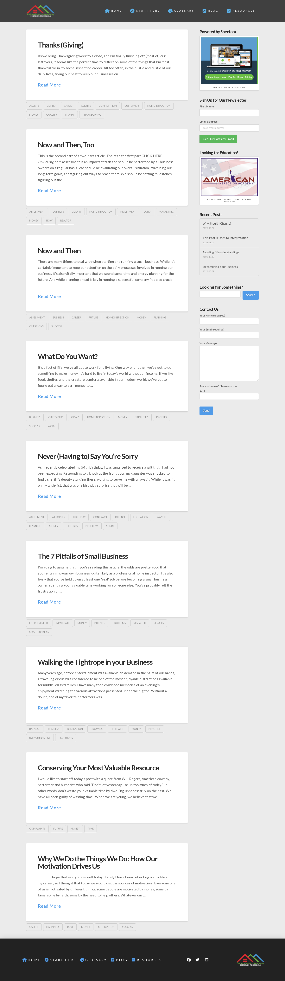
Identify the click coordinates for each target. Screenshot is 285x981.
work (51, 426)
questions (36, 326)
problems (92, 526)
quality (51, 114)
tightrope (65, 737)
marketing (166, 211)
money (33, 114)
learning (35, 526)
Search (250, 295)
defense (120, 517)
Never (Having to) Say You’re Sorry (88, 456)
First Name (207, 106)
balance (34, 728)
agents (34, 105)
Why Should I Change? (217, 223)
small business (39, 631)
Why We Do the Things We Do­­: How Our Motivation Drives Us (97, 862)
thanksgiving (91, 114)
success (56, 326)
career (68, 105)
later (147, 211)
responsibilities (40, 737)
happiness (53, 926)
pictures (72, 526)
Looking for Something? (221, 287)
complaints (37, 828)
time (90, 828)
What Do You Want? (67, 356)
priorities (142, 417)
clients (86, 105)
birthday (79, 517)
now (49, 220)
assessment (37, 211)
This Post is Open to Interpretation (225, 238)
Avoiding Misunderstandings (221, 252)
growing (97, 728)
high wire (117, 728)
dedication (75, 728)
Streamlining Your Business (220, 266)
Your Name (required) (212, 315)
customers (132, 105)
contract (100, 517)
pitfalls (99, 623)
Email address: (209, 121)
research (140, 623)
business (58, 211)
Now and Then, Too (66, 144)
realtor (65, 220)
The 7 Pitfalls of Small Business (83, 556)
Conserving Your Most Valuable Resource (98, 767)
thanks (70, 114)
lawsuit (161, 517)
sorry (110, 526)
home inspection (158, 105)
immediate (63, 623)
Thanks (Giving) (61, 45)
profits (161, 417)
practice (155, 728)
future (93, 317)
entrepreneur (38, 623)
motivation (106, 926)
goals (75, 417)
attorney (58, 517)
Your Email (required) (212, 329)
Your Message (208, 343)
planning (160, 317)
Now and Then (59, 250)
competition (108, 105)
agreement (36, 517)
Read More (49, 84)
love (70, 926)
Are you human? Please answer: (219, 388)
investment (128, 211)
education (140, 517)
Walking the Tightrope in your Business (95, 662)
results (159, 623)
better (51, 105)
